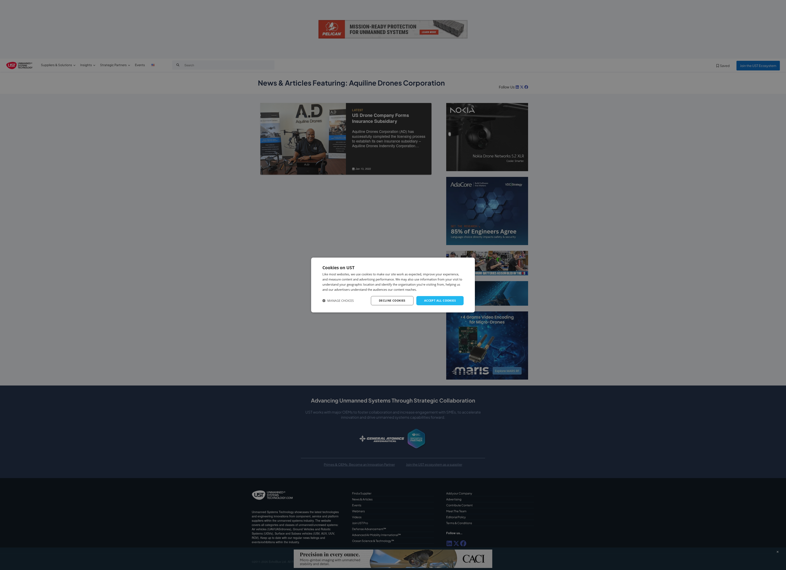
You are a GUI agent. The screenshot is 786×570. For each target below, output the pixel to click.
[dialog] (393, 285)
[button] (338, 300)
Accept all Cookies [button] (440, 300)
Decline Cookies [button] (392, 300)
